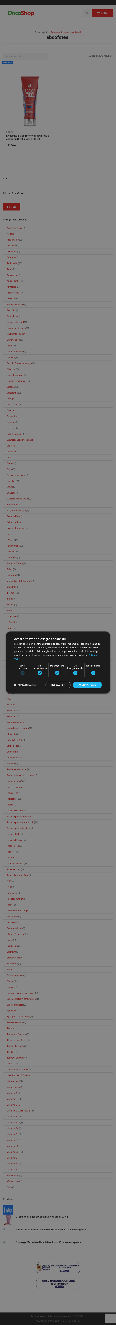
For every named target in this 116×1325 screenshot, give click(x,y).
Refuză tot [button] (58, 684)
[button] (25, 685)
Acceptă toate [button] (87, 684)
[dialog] (58, 662)
